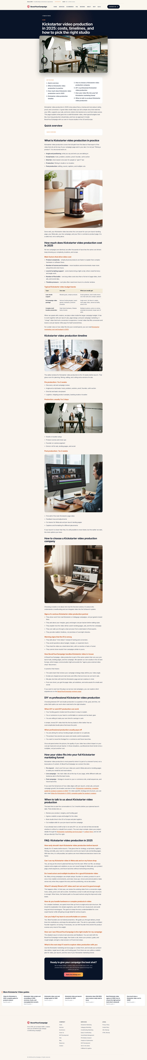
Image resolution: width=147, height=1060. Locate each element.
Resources (61, 1043)
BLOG (99, 6)
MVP (94, 6)
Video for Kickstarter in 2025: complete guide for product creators (73, 793)
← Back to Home (46, 15)
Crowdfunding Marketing (87, 1030)
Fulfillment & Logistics (86, 1048)
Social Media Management (87, 1035)
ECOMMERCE (70, 6)
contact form (88, 832)
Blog (60, 1040)
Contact (61, 1045)
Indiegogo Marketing (86, 1027)
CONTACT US (112, 6)
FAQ (77, 6)
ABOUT (89, 6)
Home (60, 1024)
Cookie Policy (105, 1027)
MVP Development (64, 1035)
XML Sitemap (105, 1030)
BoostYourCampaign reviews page (69, 691)
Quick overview (53, 83)
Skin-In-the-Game (85, 1045)
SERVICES (61, 6)
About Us (61, 1032)
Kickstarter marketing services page (69, 832)
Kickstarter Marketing (86, 1024)
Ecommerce (62, 1030)
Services (61, 1027)
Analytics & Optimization (87, 1040)
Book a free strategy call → (73, 974)
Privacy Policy (105, 1024)
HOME (55, 6)
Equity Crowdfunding (86, 1032)
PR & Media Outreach (86, 1037)
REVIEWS (82, 6)
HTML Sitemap (106, 1032)
